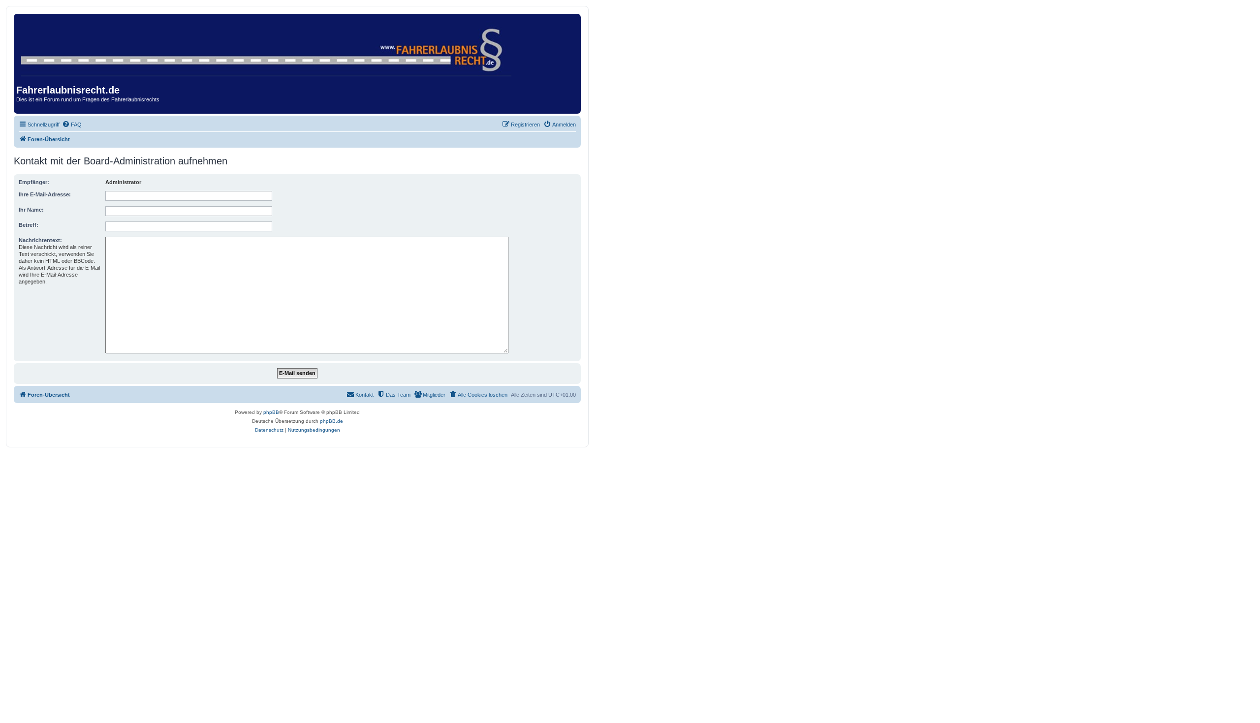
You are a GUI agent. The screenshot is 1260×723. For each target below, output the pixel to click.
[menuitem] (72, 124)
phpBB (271, 412)
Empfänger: (34, 182)
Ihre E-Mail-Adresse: (45, 194)
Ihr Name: (31, 210)
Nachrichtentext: (40, 240)
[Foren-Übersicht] (267, 46)
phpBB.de (331, 421)
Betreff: (28, 225)
